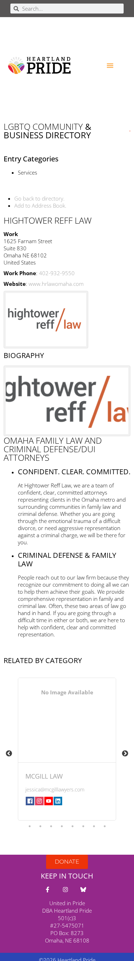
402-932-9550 (57, 273)
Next (125, 753)
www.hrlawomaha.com (56, 283)
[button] (110, 65)
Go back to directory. (39, 198)
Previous (9, 753)
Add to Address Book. (40, 205)
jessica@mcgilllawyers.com (54, 789)
